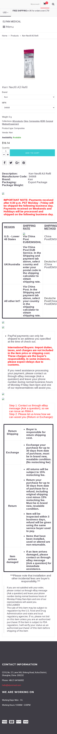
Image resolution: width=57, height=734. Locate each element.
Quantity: (6, 148)
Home (4, 36)
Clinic (26, 121)
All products (17, 121)
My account (35, 4)
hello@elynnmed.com (11, 685)
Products (15, 36)
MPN (4, 103)
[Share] (4, 162)
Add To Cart (32, 153)
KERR (42, 121)
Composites (34, 121)
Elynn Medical (12, 21)
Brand (4, 92)
